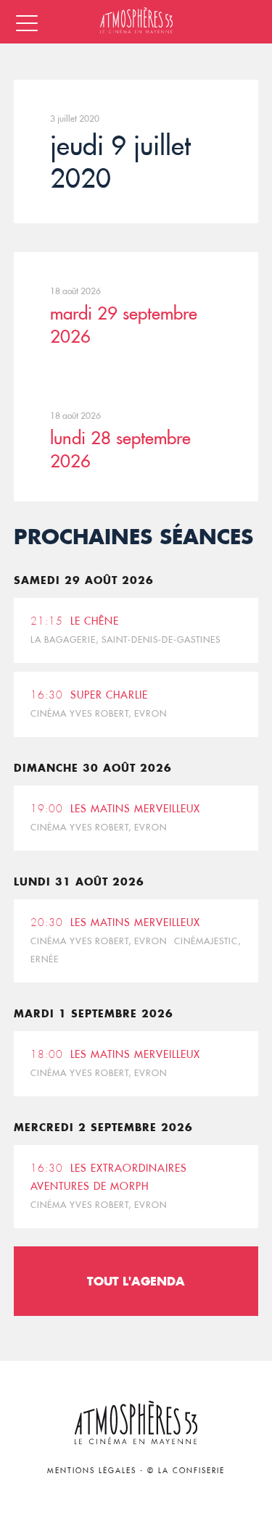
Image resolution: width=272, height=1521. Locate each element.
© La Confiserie (186, 1470)
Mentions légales (91, 1470)
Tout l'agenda (136, 1280)
